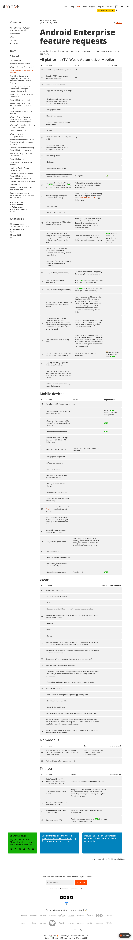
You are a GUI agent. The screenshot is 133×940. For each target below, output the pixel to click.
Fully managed (18, 207)
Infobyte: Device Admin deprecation (19, 169)
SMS (47, 185)
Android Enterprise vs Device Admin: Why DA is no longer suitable (22, 142)
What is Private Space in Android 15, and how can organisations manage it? (20, 119)
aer (11, 237)
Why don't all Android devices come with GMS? (22, 126)
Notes (84, 7)
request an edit (109, 51)
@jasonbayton (48, 841)
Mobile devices (16, 33)
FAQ (13, 212)
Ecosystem (14, 43)
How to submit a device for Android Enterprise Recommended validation (21, 176)
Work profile (17, 204)
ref (76, 70)
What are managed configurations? (18, 135)
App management (19, 209)
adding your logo (78, 930)
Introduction (15, 60)
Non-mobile (15, 40)
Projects (101, 7)
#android (111, 835)
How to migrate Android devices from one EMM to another (20, 105)
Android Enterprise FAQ (20, 100)
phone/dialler (61, 185)
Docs (78, 7)
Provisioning (17, 202)
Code (123, 859)
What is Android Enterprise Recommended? (21, 95)
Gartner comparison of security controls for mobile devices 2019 (22, 195)
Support (92, 7)
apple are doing (87, 353)
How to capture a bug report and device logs (22, 188)
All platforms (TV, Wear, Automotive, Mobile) (20, 29)
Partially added (113, 352)
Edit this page (113, 859)
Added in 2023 (78, 572)
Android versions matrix (20, 64)
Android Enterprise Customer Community (57, 837)
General (15, 56)
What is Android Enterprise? (22, 67)
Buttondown (64, 889)
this (51, 51)
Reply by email (99, 859)
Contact (109, 7)
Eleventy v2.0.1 (57, 938)
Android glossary (17, 159)
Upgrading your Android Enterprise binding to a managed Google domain (20, 88)
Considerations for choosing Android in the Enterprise (22, 149)
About (66, 7)
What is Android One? (19, 131)
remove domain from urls (19, 226)
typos (12, 232)
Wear (12, 37)
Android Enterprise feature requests (77, 36)
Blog (72, 7)
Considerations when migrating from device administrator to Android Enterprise (20, 79)
